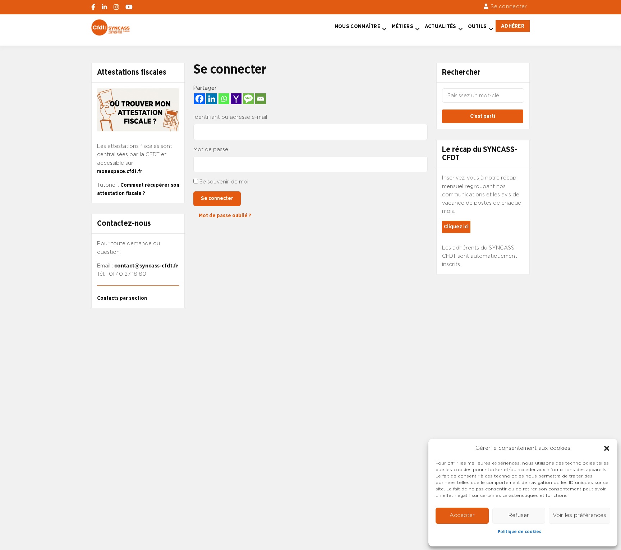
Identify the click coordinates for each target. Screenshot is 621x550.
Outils (477, 26)
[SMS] (248, 98)
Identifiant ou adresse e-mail (230, 117)
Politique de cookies (519, 532)
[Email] (260, 98)
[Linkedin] (211, 98)
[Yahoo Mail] (236, 98)
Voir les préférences (579, 515)
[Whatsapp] (223, 98)
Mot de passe (210, 149)
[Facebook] (199, 98)
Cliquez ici (456, 226)
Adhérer (512, 26)
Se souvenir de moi (223, 182)
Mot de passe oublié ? (225, 215)
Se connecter (509, 6)
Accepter (462, 515)
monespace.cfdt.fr (119, 171)
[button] (606, 448)
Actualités (440, 26)
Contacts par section (122, 298)
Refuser (519, 515)
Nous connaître (357, 26)
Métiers (402, 26)
